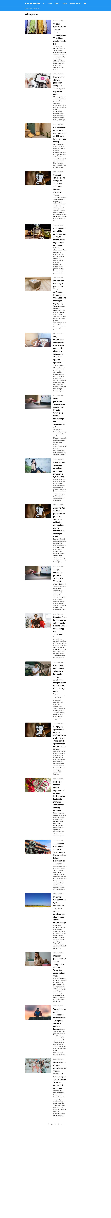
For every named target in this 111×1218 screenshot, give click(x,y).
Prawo (50, 3)
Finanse (64, 3)
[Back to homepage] (32, 3)
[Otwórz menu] (84, 3)
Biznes (57, 3)
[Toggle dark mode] (43, 3)
